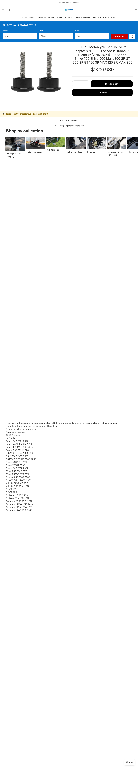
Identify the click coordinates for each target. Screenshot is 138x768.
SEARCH (119, 36)
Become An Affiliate (100, 17)
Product (32, 17)
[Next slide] (129, 147)
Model (42, 30)
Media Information (46, 17)
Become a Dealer (82, 17)
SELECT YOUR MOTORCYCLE (20, 25)
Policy (114, 17)
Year (77, 30)
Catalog (59, 17)
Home (24, 17)
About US (69, 17)
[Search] (9, 10)
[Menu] (3, 10)
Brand (5, 30)
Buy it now (102, 92)
